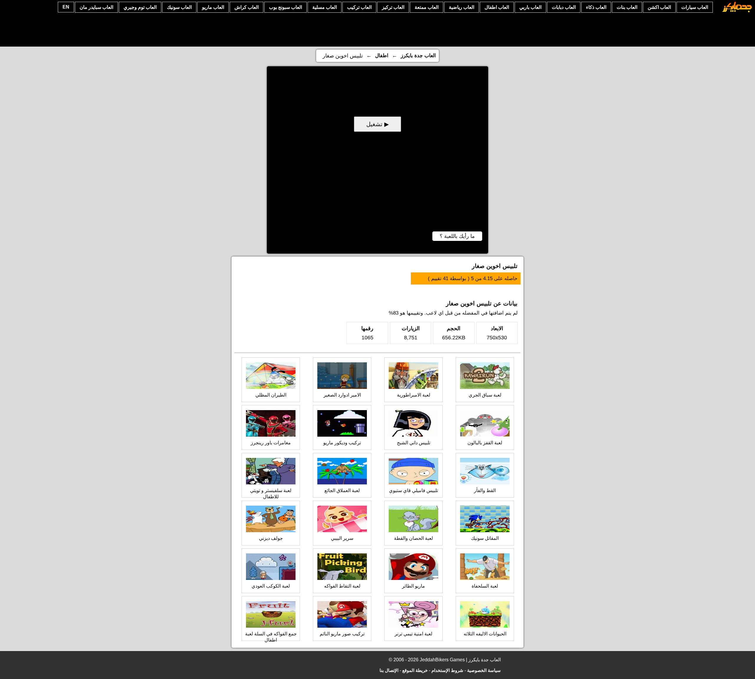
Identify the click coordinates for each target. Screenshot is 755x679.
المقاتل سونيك (485, 538)
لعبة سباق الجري (485, 394)
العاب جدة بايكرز (418, 55)
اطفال (381, 55)
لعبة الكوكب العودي (271, 585)
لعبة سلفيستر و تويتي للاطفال (270, 493)
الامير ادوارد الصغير (342, 394)
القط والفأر (485, 490)
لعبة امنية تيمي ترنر (413, 633)
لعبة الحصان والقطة (413, 538)
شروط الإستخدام (447, 670)
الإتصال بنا (389, 670)
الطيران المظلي (270, 394)
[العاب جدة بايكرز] (737, 11)
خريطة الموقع (415, 670)
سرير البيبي (342, 538)
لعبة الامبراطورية (413, 394)
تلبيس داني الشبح (413, 442)
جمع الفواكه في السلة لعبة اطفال (271, 636)
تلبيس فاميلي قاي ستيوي (413, 490)
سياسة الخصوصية (484, 670)
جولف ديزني (271, 538)
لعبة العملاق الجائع (342, 490)
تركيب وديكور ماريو (342, 442)
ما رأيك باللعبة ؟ (457, 236)
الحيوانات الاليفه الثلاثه (485, 633)
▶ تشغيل (377, 124)
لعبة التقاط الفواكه (342, 585)
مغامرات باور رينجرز (271, 442)
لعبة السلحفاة (485, 585)
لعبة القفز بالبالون (484, 442)
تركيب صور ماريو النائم (342, 633)
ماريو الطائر (413, 585)
